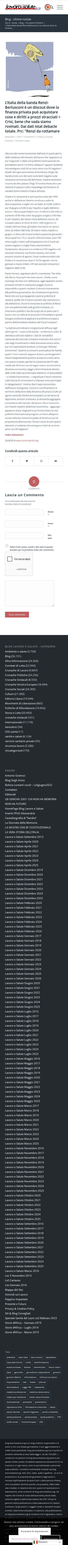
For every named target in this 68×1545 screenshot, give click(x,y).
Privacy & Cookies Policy (19, 1308)
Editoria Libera (13, 698)
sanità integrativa (31, 1412)
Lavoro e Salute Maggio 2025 (22, 1101)
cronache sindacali (16, 717)
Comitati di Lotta (15, 665)
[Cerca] (50, 7)
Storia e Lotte (13, 712)
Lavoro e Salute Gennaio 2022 (23, 959)
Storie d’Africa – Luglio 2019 (22, 1327)
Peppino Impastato (16, 1299)
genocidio (18, 1372)
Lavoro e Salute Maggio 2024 (22, 1096)
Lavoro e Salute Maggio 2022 (22, 1087)
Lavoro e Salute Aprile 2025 (21, 865)
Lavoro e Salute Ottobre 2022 (23, 1205)
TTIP (59, 1417)
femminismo (39, 1367)
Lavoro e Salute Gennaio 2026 (23, 978)
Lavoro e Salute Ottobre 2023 (23, 1209)
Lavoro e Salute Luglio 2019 (22, 1025)
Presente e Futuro (15, 1304)
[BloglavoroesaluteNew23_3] (28, 7)
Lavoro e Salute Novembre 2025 (24, 1190)
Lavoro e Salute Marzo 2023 (22, 1134)
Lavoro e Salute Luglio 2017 (22, 1016)
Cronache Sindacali (16, 679)
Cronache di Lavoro (16, 670)
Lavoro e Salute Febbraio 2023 (23, 917)
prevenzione (40, 1402)
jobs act (42, 1382)
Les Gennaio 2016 (16, 1285)
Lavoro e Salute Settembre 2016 (24, 1223)
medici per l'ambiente (16, 1397)
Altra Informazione (16, 661)
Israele (33, 1382)
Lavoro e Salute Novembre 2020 (24, 1167)
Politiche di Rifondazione (20, 708)
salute (52, 1407)
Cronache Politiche (16, 675)
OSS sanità (11, 731)
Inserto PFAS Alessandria (20, 813)
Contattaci (11, 789)
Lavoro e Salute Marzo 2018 (22, 1110)
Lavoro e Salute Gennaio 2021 (23, 954)
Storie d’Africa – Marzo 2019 (22, 1332)
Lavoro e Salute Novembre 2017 (24, 1153)
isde (25, 1382)
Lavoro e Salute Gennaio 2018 (23, 940)
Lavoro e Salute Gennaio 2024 (23, 969)
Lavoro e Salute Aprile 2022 (21, 851)
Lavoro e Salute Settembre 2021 (24, 1247)
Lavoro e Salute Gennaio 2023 (23, 964)
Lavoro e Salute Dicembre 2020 (24, 874)
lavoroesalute (13, 1387)
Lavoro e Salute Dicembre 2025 (24, 898)
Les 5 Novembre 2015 (18, 1275)
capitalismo (51, 1357)
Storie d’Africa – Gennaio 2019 (23, 1322)
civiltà (28, 1362)
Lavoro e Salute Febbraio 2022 (23, 912)
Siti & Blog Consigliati (18, 1313)
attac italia (23, 1357)
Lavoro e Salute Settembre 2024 (24, 1261)
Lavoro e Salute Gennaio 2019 (23, 945)
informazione (30, 1377)
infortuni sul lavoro (48, 1377)
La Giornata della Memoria (21, 822)
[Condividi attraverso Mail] (55, 460)
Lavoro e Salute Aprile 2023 (21, 855)
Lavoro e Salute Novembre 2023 (24, 1181)
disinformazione (41, 1362)
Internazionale (13, 722)
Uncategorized (13, 750)
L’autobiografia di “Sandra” (20, 818)
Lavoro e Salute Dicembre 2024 (24, 893)
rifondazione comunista (36, 1407)
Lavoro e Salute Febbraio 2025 (23, 926)
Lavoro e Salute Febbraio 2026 (23, 931)
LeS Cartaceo (12, 1280)
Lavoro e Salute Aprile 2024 (21, 860)
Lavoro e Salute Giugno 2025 (22, 1006)
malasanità (39, 1387)
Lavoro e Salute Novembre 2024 (24, 1186)
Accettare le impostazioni (34, 1531)
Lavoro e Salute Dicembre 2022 (24, 884)
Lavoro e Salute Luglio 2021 (22, 1035)
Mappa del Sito (14, 1289)
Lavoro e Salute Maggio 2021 (22, 1082)
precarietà (27, 1402)
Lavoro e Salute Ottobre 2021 (23, 1200)
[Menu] (58, 7)
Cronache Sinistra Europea (21, 684)
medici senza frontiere (39, 1397)
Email (50, 525)
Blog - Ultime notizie (18, 19)
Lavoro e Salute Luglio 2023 (22, 1044)
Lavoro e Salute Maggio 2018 (22, 1068)
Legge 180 (26, 1387)
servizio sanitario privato (20, 741)
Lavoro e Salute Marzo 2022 (22, 1129)
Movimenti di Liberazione (20, 703)
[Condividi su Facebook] (12, 460)
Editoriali (10, 794)
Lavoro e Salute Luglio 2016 (22, 1011)
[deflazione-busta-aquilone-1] (29, 70)
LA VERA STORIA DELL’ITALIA (22, 832)
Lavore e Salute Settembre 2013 (24, 837)
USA (41, 1422)
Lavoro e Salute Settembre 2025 (24, 1266)
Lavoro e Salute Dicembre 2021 (24, 879)
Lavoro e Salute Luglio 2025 (22, 1054)
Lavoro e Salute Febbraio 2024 (23, 921)
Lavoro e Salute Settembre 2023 (24, 1256)
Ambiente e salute (16, 651)
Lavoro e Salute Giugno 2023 (22, 997)
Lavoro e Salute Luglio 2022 (22, 1039)
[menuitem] (50, 7)
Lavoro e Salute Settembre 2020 (24, 1242)
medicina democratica (39, 1392)
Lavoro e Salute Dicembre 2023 (24, 888)
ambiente (11, 1357)
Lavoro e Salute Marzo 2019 (22, 1115)
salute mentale (13, 1412)
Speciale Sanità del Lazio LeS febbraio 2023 (31, 1318)
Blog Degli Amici (15, 780)
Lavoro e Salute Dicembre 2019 (24, 870)
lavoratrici (11, 727)
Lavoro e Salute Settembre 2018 (24, 1233)
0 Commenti (29, 137)
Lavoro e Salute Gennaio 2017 (23, 936)
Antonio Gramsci (15, 775)
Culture (9, 694)
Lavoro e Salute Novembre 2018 (24, 1157)
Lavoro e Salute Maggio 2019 (22, 1072)
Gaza (9, 1372)
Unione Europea (28, 1422)
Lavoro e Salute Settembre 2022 (24, 1252)
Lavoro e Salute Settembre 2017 (24, 1228)
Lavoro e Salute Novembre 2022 (24, 1176)
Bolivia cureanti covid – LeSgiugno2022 (28, 785)
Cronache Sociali (15, 689)
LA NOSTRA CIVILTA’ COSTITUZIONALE (28, 827)
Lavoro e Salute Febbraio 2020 (23, 903)
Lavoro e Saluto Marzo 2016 (22, 1271)
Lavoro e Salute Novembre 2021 (24, 1172)
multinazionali (13, 1402)
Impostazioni (51, 1538)
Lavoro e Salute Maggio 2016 (22, 1058)
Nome (51, 513)
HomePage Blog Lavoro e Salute (24, 808)
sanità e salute (13, 736)
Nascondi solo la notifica (25, 1538)
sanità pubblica (47, 1417)
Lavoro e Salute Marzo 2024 (22, 1138)
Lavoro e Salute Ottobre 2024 (23, 1214)
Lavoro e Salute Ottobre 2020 (23, 1195)
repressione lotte (14, 1407)
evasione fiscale (14, 1367)
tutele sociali (12, 1422)
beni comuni (36, 1357)
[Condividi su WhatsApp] (41, 460)
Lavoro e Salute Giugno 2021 (22, 988)
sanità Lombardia (50, 1412)
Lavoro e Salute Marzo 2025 (22, 1143)
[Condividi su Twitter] (27, 460)
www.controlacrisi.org (27, 440)
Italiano (42, 1541)
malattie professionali (16, 1392)
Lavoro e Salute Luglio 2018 (22, 1021)
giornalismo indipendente (38, 1372)
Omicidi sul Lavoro (16, 1294)
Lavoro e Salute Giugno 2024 (22, 1002)
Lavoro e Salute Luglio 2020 (22, 1030)
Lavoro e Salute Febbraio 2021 (23, 907)
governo (57, 1372)
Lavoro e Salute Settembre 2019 (24, 1238)
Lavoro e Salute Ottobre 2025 (23, 1219)
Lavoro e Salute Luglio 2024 (22, 1049)
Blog (41, 137)
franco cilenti (54, 1367)
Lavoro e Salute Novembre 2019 (24, 1162)
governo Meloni (14, 1377)
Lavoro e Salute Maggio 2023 (22, 1091)
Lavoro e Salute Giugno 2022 (22, 992)
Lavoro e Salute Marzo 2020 (22, 1120)
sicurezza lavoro (14, 746)
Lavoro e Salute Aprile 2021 (21, 846)
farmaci (27, 1367)
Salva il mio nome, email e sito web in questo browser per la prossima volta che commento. (32, 548)
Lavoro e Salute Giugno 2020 (22, 983)
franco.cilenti (24, 140)
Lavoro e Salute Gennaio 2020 (23, 950)
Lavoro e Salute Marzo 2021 (22, 1124)
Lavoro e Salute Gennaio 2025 (23, 973)
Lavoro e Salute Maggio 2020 (22, 1077)
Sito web (50, 536)
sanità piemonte (14, 1417)
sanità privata (31, 1417)
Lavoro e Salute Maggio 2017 (22, 1063)
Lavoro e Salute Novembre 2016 (24, 1148)
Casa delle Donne (14, 1362)
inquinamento (13, 1382)
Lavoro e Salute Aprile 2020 (21, 841)
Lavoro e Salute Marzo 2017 (22, 1105)
